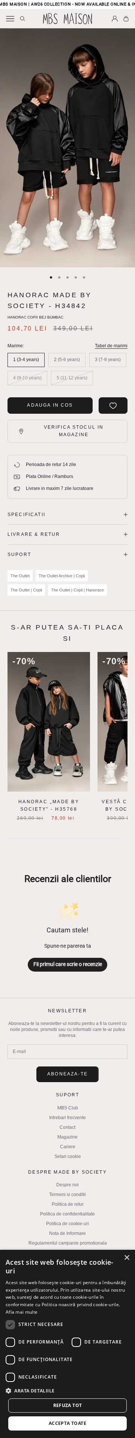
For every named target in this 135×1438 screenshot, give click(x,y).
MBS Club (67, 1108)
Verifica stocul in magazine (74, 431)
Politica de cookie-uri (67, 1223)
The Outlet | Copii (26, 590)
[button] (67, 1390)
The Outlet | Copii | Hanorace (77, 590)
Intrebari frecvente (67, 1117)
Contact (67, 1127)
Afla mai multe (22, 1312)
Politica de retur (68, 1204)
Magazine (67, 1137)
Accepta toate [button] (67, 1423)
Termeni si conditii (67, 1194)
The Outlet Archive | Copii (62, 576)
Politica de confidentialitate (67, 1214)
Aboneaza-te (67, 1074)
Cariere (67, 1146)
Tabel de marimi (111, 345)
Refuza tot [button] (67, 1405)
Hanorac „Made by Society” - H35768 (48, 805)
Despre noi (67, 1184)
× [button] (126, 1258)
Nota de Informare (67, 1233)
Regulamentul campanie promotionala (67, 1243)
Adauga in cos (50, 405)
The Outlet (20, 576)
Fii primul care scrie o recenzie (67, 964)
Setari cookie (67, 1156)
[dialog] (67, 1344)
